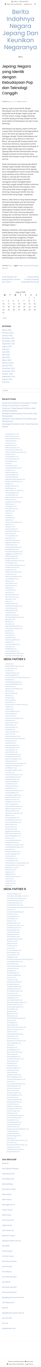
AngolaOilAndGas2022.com (13, 626)
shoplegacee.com (11, 506)
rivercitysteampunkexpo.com (16, 1079)
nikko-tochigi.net (12, 1072)
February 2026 (7, 333)
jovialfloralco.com (10, 570)
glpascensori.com (12, 1013)
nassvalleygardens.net (14, 1122)
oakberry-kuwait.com (12, 786)
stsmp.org (8, 463)
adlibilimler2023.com (11, 610)
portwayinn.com (12, 1047)
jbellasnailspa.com (11, 824)
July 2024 (5, 382)
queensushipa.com (11, 529)
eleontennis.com (10, 599)
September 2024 (8, 376)
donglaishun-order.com (12, 802)
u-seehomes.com (10, 574)
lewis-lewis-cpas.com (12, 597)
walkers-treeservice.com (14, 1029)
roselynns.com (10, 470)
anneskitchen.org (12, 964)
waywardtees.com (11, 445)
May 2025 (6, 354)
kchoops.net (11, 1081)
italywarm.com (11, 1138)
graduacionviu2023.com (14, 982)
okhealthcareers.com (12, 434)
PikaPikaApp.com (10, 488)
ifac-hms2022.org (10, 700)
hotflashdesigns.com (12, 556)
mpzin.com (8, 513)
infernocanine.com (13, 1038)
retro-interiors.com (11, 583)
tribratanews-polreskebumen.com (18, 1129)
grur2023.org (9, 631)
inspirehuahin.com (11, 545)
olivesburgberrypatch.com (15, 1007)
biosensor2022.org (11, 693)
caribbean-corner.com (14, 1075)
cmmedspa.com (12, 1063)
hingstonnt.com (10, 454)
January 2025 (7, 365)
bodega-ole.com (12, 1113)
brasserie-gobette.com (12, 854)
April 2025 (6, 357)
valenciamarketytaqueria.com (16, 966)
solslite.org (10, 1045)
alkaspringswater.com (12, 779)
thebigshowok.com (13, 934)
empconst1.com (10, 538)
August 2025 (7, 346)
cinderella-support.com (12, 540)
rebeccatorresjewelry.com (13, 522)
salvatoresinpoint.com (12, 567)
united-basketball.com (14, 975)
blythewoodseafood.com (13, 833)
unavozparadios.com (12, 732)
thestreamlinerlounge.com (15, 1115)
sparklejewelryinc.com (14, 989)
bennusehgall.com (11, 714)
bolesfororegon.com (13, 1111)
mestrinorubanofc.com (14, 1118)
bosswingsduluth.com (12, 818)
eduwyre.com (9, 581)
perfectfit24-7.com (11, 768)
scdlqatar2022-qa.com (12, 673)
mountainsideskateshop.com (16, 1084)
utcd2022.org (9, 691)
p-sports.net (11, 948)
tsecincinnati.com (10, 716)
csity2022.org (9, 709)
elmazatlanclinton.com (12, 747)
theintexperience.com (12, 436)
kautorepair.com (10, 743)
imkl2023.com (9, 642)
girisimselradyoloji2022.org (13, 689)
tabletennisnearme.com (12, 876)
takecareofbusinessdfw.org (14, 490)
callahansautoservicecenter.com (15, 763)
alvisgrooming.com (11, 829)
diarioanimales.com (11, 727)
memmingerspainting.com (13, 547)
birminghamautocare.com (13, 820)
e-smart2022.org (10, 590)
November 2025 (8, 341)
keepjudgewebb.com (13, 1056)
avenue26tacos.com (13, 955)
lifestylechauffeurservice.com (14, 561)
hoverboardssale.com (12, 459)
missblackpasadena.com (15, 961)
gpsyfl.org (8, 885)
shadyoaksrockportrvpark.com (15, 738)
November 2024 (8, 371)
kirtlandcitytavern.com (14, 1086)
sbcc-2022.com (9, 624)
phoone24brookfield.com (13, 840)
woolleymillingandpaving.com (16, 1018)
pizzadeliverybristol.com (13, 756)
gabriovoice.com (12, 943)
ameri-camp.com (10, 533)
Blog (10, 265)
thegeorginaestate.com (12, 831)
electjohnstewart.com (13, 1124)
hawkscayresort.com (12, 723)
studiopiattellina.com (12, 793)
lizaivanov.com (11, 921)
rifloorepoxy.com (12, 1016)
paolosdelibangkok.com (12, 836)
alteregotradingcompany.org (14, 617)
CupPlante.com (10, 511)
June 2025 (6, 352)
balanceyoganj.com (11, 472)
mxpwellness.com (12, 1036)
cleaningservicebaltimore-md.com (17, 896)
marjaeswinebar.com (12, 745)
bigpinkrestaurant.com (12, 542)
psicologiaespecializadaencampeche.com (20, 907)
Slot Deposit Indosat (10, 1168)
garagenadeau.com (11, 558)
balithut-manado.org (11, 615)
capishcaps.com (10, 883)
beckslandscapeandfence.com (16, 898)
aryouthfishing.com (13, 973)
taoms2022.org (10, 702)
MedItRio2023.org (10, 649)
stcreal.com (9, 515)
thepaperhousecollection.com (16, 1041)
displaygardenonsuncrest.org (14, 865)
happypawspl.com (11, 761)
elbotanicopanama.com (12, 736)
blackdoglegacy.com (13, 930)
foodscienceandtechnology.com (17, 1145)
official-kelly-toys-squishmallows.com (17, 863)
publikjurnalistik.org (13, 1133)
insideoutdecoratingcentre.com (15, 565)
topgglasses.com (12, 957)
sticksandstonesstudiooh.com (16, 1027)
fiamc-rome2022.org (11, 804)
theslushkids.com (12, 1009)
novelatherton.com (13, 1120)
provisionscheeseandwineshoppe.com (17, 677)
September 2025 (8, 344)
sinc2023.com (9, 671)
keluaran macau (8, 1235)
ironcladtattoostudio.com (15, 991)
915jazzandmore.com (12, 811)
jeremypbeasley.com (12, 549)
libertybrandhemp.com (14, 1102)
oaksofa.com (9, 879)
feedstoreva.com (10, 870)
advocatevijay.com (11, 608)
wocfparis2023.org (11, 668)
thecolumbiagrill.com (11, 675)
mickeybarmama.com (12, 842)
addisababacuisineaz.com (15, 1149)
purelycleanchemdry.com (13, 502)
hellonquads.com (10, 725)
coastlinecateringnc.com (14, 903)
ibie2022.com (9, 622)
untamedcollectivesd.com (15, 1034)
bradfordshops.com (11, 603)
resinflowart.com (12, 946)
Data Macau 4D (8, 1173)
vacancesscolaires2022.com (14, 656)
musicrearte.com (10, 856)
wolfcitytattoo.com (12, 998)
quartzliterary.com (11, 788)
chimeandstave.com (13, 937)
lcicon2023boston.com (12, 651)
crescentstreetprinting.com (15, 912)
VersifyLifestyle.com (11, 495)
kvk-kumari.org (11, 1142)
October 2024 (7, 374)
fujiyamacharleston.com (13, 797)
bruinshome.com (12, 993)
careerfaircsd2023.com (12, 644)
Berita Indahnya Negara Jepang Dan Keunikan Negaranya (20, 29)
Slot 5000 (5, 1246)
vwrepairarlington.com (14, 894)
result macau (7, 1210)
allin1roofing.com (12, 1054)
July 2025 (5, 349)
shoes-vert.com (10, 734)
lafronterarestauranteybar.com (17, 1002)
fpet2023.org (9, 588)
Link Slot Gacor (8, 1256)
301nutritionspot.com (13, 1088)
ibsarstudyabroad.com (12, 711)
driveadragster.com (13, 916)
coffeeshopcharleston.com (13, 775)
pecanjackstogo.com (13, 984)
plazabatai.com (10, 720)
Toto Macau (6, 1271)
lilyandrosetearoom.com (14, 1004)
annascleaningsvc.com (14, 995)
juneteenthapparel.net (14, 1136)
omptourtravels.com (13, 1127)
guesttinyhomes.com (13, 923)
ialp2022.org (9, 695)
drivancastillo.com (12, 1061)
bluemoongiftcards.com (14, 1077)
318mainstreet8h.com (12, 781)
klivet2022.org (9, 698)
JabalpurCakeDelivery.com (13, 481)
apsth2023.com (10, 647)
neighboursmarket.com (14, 1106)
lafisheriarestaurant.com (13, 809)
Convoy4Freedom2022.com (13, 628)
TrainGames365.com (11, 477)
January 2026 (7, 335)
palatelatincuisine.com (14, 928)
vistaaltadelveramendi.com (15, 900)
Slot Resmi (6, 1282)
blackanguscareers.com (14, 1108)
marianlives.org (10, 443)
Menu (20, 57)
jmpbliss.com (9, 524)
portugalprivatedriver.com (13, 770)
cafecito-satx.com (12, 980)
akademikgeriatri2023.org (13, 682)
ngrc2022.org (9, 592)
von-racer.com (9, 772)
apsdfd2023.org (10, 637)
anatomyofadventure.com (15, 1059)
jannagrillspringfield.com (13, 795)
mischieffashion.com (11, 579)
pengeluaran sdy (8, 1328)
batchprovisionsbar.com (13, 851)
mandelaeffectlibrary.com (13, 468)
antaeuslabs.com (10, 499)
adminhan (23, 101)
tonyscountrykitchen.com (13, 822)
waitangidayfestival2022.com (14, 653)
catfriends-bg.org (10, 441)
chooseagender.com (11, 457)
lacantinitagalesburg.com (13, 754)
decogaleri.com (10, 729)
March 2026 (6, 330)
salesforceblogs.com (12, 475)
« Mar (4, 318)
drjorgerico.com (10, 527)
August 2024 (7, 379)
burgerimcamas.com (13, 1151)
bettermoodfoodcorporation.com (15, 452)
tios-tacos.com (11, 977)
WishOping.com (10, 504)
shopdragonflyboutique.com (14, 847)
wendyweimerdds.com (12, 531)
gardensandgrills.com (14, 1068)
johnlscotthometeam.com (13, 572)
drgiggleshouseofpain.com (13, 554)
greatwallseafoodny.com (15, 939)
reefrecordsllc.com (13, 968)
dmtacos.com (11, 909)
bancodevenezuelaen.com (13, 450)
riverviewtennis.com (11, 861)
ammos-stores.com (13, 1090)
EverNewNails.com (11, 563)
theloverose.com (12, 941)
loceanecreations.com (14, 1093)
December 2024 (8, 368)
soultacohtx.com (10, 881)
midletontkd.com (12, 1066)
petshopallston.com (13, 952)
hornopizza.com (12, 914)
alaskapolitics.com (11, 461)
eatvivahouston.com (13, 932)
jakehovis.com (9, 815)
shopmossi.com (12, 1032)
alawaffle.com (11, 971)
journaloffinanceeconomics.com (17, 1140)
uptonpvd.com (11, 1020)
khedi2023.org (9, 680)
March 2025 (6, 360)
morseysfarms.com (11, 858)
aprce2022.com (10, 619)
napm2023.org (9, 635)
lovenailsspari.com (11, 784)
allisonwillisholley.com (14, 1043)
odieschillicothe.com (11, 752)
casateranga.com (12, 1025)
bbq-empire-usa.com (12, 867)
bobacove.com (10, 838)
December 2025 (8, 338)
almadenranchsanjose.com (14, 606)
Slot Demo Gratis (9, 1189)
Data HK (5, 1163)
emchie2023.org (10, 686)
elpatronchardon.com (12, 799)
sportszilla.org (9, 849)
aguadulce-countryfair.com (13, 813)
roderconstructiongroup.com (14, 718)
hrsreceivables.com (11, 536)
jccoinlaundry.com (11, 741)
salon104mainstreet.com (13, 777)
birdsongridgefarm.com (14, 1095)
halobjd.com (9, 484)
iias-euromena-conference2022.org (16, 704)
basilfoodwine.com (13, 1070)
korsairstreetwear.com (14, 950)
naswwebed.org (10, 613)
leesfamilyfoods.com (12, 594)
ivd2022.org (9, 707)
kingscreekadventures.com (14, 497)
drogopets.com (10, 872)
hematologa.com (12, 918)
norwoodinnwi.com (13, 1104)
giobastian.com (12, 1011)
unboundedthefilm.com (12, 438)
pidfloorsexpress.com (12, 447)
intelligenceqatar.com (12, 486)
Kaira (22, 1361)
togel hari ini (28, 4)
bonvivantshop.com (11, 508)
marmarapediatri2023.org (13, 684)
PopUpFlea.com (10, 518)
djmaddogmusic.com (13, 1050)
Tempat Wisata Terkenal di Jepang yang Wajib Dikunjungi (30, 279)
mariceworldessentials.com (14, 806)
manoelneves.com (11, 466)
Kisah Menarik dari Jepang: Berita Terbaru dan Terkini (11, 279)
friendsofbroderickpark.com (14, 790)
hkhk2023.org (9, 633)
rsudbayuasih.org (12, 1131)
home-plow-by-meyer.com (15, 925)
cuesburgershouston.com (15, 905)
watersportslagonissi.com (13, 576)
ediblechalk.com (10, 874)
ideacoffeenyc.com (11, 750)
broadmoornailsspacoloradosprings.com (20, 959)
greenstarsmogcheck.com (13, 759)
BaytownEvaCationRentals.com (15, 479)
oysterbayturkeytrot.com (15, 1000)
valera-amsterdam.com (14, 1099)
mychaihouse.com (11, 827)
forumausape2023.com (12, 640)
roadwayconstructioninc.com (14, 845)
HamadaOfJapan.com (12, 493)
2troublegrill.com (12, 1023)
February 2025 (7, 363)
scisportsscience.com (13, 1147)
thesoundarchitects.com (14, 1052)
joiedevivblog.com (12, 1097)
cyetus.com (8, 601)
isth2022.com (9, 664)
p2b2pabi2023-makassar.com (14, 666)
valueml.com (9, 520)
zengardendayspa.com (14, 986)
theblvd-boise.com (11, 585)
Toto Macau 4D (8, 1179)
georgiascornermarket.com (13, 766)
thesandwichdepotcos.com (13, 552)
